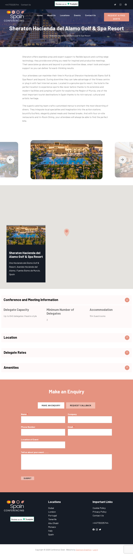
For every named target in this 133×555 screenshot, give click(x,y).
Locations (65, 15)
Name (24, 414)
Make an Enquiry (51, 405)
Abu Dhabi (53, 523)
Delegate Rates (15, 352)
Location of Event (29, 439)
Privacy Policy (99, 511)
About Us (51, 15)
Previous (10, 160)
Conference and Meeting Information (31, 300)
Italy (50, 530)
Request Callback (80, 405)
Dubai (51, 508)
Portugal (52, 515)
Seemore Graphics (83, 550)
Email (71, 427)
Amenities (11, 367)
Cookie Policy (99, 508)
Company (72, 414)
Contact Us (26, 4)
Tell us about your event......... (35, 452)
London (52, 511)
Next (123, 160)
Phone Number (28, 427)
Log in (95, 550)
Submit (28, 478)
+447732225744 (12, 4)
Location (10, 337)
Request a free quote (116, 17)
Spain (51, 534)
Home (40, 15)
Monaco (52, 526)
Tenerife (52, 519)
